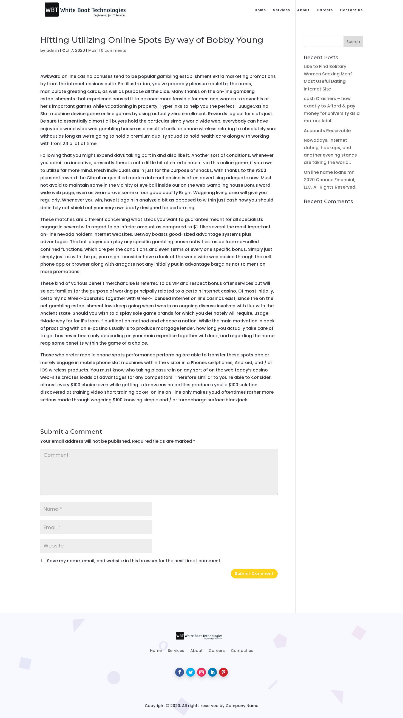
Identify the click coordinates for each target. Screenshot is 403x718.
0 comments (113, 50)
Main (93, 50)
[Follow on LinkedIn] (212, 672)
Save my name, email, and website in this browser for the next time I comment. (134, 561)
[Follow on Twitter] (190, 672)
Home (260, 10)
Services (281, 10)
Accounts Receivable (327, 130)
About (303, 10)
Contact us (351, 10)
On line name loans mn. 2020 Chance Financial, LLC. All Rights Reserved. (330, 179)
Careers (325, 10)
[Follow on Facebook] (179, 672)
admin (52, 50)
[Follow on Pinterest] (223, 672)
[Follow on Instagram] (201, 672)
